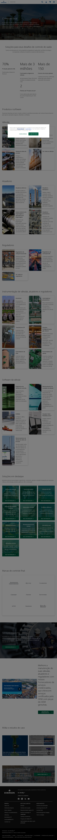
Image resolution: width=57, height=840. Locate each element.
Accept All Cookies (33, 133)
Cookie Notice (28, 128)
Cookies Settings (23, 133)
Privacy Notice (21, 128)
